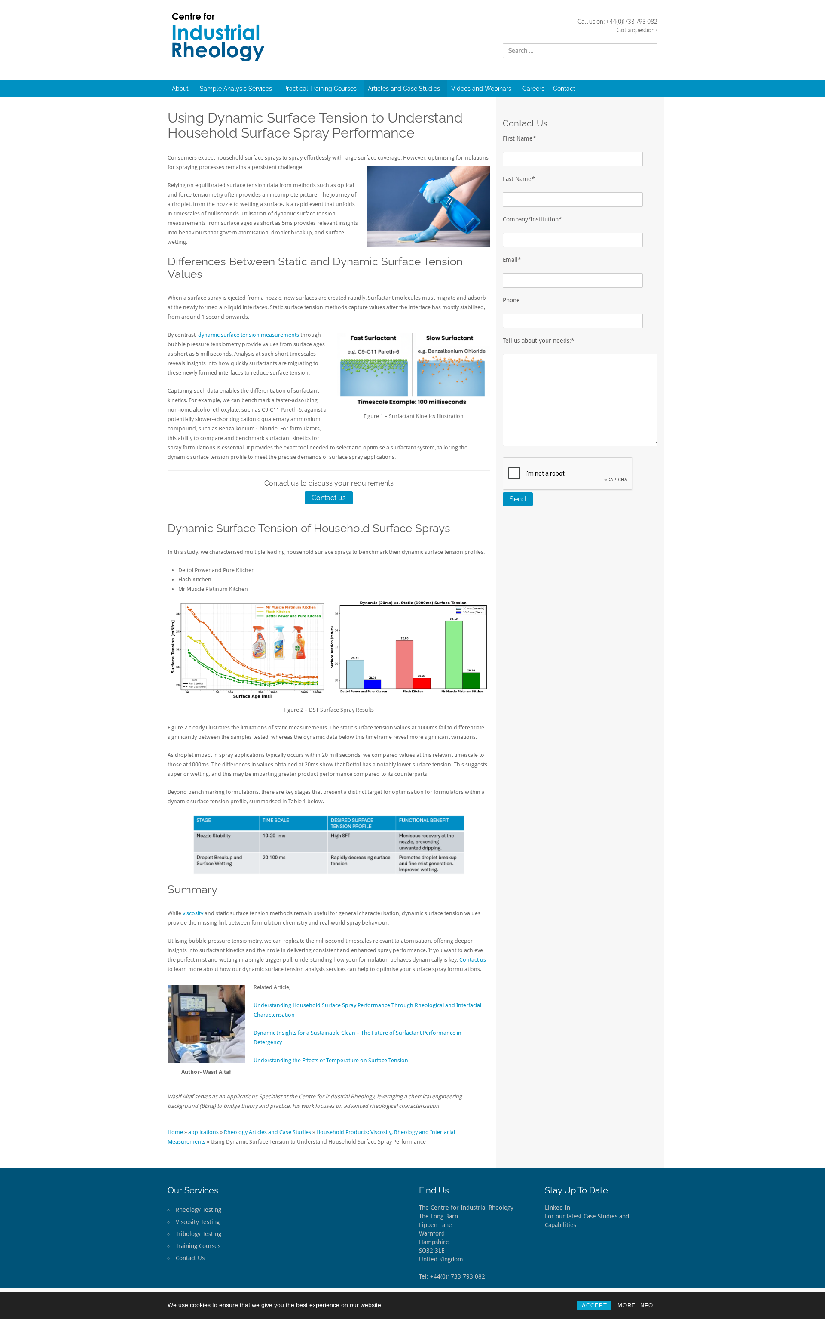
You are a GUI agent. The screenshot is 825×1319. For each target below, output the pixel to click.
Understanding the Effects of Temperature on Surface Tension (331, 1060)
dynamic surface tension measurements (248, 335)
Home (175, 1132)
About (180, 88)
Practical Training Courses (320, 88)
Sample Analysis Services (236, 88)
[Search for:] (580, 50)
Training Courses (198, 1245)
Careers (533, 88)
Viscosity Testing (198, 1221)
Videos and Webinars (481, 88)
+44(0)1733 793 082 (631, 21)
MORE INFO (635, 1305)
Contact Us (190, 1257)
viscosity (193, 913)
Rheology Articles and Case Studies (267, 1132)
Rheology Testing (198, 1209)
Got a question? (637, 30)
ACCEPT (594, 1305)
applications (203, 1132)
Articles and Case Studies (404, 88)
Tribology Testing (198, 1233)
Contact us (329, 498)
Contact (564, 88)
